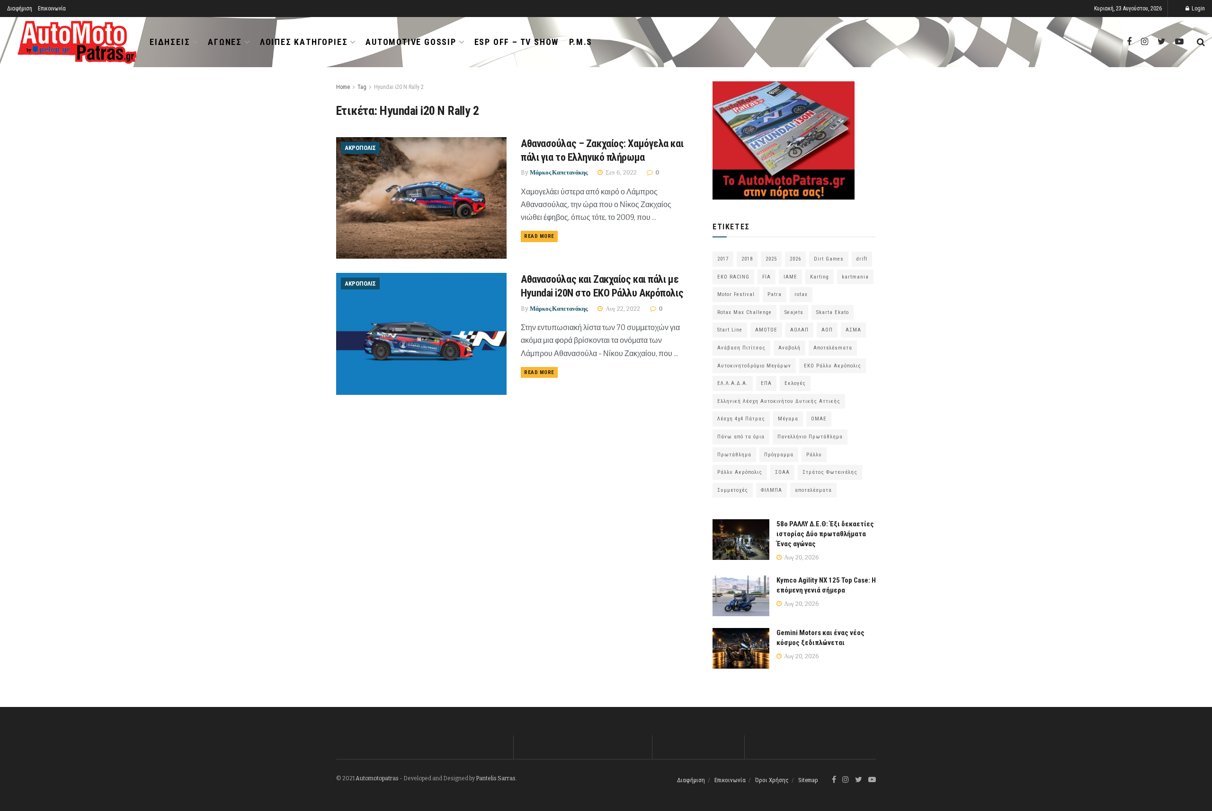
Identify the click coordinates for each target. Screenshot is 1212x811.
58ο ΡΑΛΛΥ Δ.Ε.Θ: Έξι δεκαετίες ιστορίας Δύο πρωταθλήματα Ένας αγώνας (825, 534)
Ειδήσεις (170, 42)
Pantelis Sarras (496, 778)
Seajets (793, 312)
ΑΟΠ (827, 330)
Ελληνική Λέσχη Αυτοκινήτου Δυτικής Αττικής (778, 401)
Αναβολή (789, 348)
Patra (774, 294)
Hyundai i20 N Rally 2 (399, 87)
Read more (539, 236)
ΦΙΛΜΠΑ (771, 490)
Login (1197, 8)
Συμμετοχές (732, 490)
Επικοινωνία (52, 8)
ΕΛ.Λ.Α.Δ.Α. (732, 383)
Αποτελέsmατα (832, 348)
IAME (790, 277)
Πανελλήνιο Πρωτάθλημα (810, 437)
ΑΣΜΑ (853, 330)
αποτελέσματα (813, 490)
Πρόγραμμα (778, 455)
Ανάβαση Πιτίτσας (741, 348)
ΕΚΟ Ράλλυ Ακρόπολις (832, 366)
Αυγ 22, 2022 (622, 308)
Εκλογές (795, 383)
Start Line (729, 330)
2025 (771, 259)
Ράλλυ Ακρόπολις (739, 472)
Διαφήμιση (19, 8)
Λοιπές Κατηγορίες (304, 42)
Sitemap (808, 780)
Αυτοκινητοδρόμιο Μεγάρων (754, 366)
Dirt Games (829, 259)
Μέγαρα (788, 419)
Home (343, 87)
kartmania (855, 277)
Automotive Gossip (410, 42)
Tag (361, 87)
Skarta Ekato (832, 312)
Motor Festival (736, 294)
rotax (801, 294)
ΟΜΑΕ (819, 419)
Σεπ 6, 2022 (620, 172)
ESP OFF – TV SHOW (516, 42)
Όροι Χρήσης (772, 780)
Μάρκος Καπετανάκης (559, 172)
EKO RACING (733, 277)
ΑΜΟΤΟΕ (766, 330)
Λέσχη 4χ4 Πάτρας (741, 419)
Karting (819, 277)
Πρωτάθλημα (734, 455)
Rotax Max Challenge (744, 312)
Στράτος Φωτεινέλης (829, 472)
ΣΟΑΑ (782, 472)
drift (861, 259)
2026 (795, 259)
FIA (766, 277)
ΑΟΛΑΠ (799, 330)
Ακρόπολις (360, 147)
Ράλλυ (814, 455)
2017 (723, 259)
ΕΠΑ (766, 383)
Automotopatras (377, 778)
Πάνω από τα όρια (741, 437)
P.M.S (580, 42)
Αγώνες (225, 42)
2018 (747, 259)
